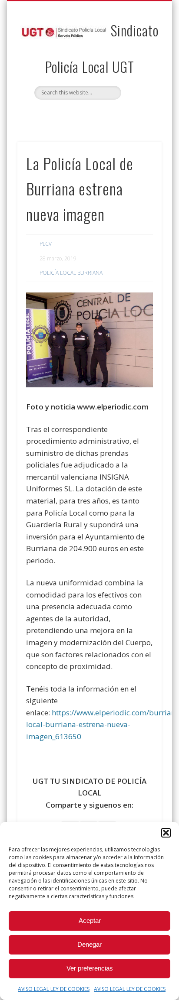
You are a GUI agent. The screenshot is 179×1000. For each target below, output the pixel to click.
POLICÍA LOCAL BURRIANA (71, 272)
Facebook (79, 114)
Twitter (97, 114)
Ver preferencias (89, 968)
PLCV (46, 243)
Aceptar (90, 920)
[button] (166, 832)
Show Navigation (140, 77)
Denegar (89, 944)
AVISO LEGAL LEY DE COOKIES (54, 989)
